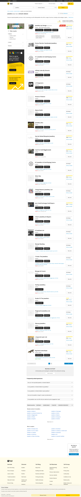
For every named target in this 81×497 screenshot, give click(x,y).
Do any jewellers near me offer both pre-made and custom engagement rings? (44, 399)
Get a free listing (59, 0)
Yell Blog (38, 464)
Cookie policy (66, 473)
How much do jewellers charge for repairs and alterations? (40, 395)
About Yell (66, 467)
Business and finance (40, 473)
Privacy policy (66, 470)
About (51, 484)
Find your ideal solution (54, 472)
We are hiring (10, 483)
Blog (61, 3)
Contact (51, 481)
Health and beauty (39, 480)
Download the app (52, 0)
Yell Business (15, 0)
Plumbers (23, 470)
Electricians (23, 476)
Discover (23, 464)
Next (68, 363)
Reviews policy (66, 480)
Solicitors (23, 484)
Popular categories (38, 3)
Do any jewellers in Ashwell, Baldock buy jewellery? (38, 386)
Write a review (69, 28)
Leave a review (10, 473)
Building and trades (40, 470)
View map (16, 26)
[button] (33, 7)
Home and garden (39, 483)
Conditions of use (67, 476)
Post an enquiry (10, 470)
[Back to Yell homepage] (10, 4)
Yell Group (67, 464)
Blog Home (38, 467)
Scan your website (53, 475)
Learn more (12, 83)
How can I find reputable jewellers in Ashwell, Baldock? (39, 382)
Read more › (71, 17)
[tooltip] (55, 7)
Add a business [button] (50, 373)
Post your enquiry (52, 3)
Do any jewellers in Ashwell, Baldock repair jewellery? (38, 391)
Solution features (53, 478)
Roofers (23, 473)
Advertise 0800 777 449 (68, 0)
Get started (12, 70)
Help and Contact (11, 480)
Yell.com (9, 0)
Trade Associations (11, 476)
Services (9, 464)
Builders (23, 467)
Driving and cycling (39, 476)
